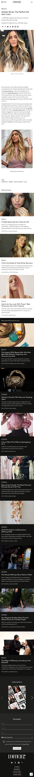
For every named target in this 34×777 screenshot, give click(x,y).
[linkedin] (10, 26)
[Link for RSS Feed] (22, 763)
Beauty (4, 9)
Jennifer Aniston (8, 91)
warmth (30, 108)
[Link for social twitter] (12, 763)
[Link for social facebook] (15, 763)
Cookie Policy (17, 774)
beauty (21, 182)
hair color (13, 99)
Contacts (17, 766)
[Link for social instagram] (19, 763)
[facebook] (5, 26)
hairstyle (4, 182)
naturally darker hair (19, 110)
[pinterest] (7, 26)
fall (25, 182)
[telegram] (18, 26)
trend (11, 182)
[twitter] (13, 26)
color (16, 182)
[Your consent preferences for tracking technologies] (31, 774)
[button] (32, 697)
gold (9, 112)
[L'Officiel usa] (17, 2)
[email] (2, 26)
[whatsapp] (15, 26)
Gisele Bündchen (13, 93)
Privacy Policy (25, 744)
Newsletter (17, 769)
